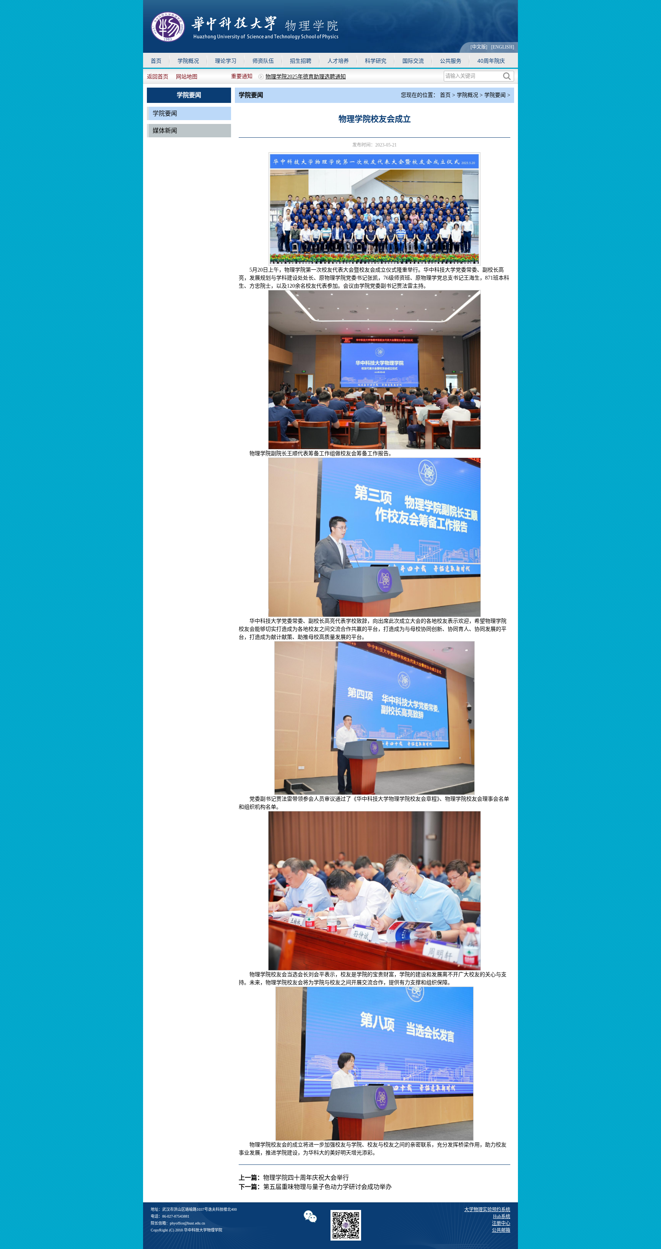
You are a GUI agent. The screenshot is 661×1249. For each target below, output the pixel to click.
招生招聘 (300, 61)
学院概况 (188, 61)
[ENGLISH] (502, 47)
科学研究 (375, 61)
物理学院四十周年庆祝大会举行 (306, 1177)
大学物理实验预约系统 (487, 1209)
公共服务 (450, 61)
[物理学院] (244, 40)
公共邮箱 (501, 1230)
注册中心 (501, 1223)
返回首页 (157, 77)
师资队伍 (263, 61)
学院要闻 (165, 113)
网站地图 (186, 77)
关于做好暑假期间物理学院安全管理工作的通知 (321, 77)
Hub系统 (501, 1216)
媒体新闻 (165, 130)
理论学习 (225, 61)
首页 (156, 61)
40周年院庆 (491, 61)
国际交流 (413, 61)
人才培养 (338, 61)
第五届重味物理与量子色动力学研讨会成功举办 (327, 1187)
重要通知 (241, 76)
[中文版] (479, 47)
